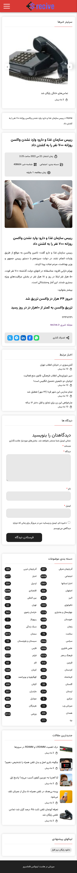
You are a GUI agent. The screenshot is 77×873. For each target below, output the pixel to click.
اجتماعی (43, 164)
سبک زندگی (21, 627)
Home (69, 118)
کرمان (20, 670)
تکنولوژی (56, 605)
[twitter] (10, 338)
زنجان (57, 627)
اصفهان (57, 591)
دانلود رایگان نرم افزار (61, 850)
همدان (57, 713)
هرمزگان (21, 706)
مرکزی (57, 699)
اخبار (21, 576)
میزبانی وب (57, 706)
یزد (57, 720)
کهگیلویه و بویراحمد (21, 677)
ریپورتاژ (22, 619)
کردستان (57, 670)
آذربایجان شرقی (57, 569)
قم (21, 663)
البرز (57, 598)
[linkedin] (23, 338)
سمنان (20, 634)
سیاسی (56, 641)
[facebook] (30, 338)
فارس (21, 648)
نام (68, 489)
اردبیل (21, 583)
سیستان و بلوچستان (21, 641)
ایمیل (67, 506)
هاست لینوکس (38, 866)
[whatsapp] (36, 338)
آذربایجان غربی (21, 569)
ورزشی (21, 714)
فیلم (21, 655)
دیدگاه (67, 451)
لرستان (57, 691)
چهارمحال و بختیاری (56, 612)
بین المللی (20, 598)
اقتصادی (20, 591)
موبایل (21, 699)
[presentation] (69, 66)
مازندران (21, 691)
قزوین (57, 663)
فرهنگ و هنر (56, 655)
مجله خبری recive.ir (61, 325)
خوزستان (56, 619)
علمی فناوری (56, 648)
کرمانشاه (57, 677)
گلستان (57, 684)
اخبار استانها (56, 583)
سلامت (57, 634)
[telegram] (16, 338)
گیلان (21, 684)
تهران (21, 605)
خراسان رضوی (21, 612)
